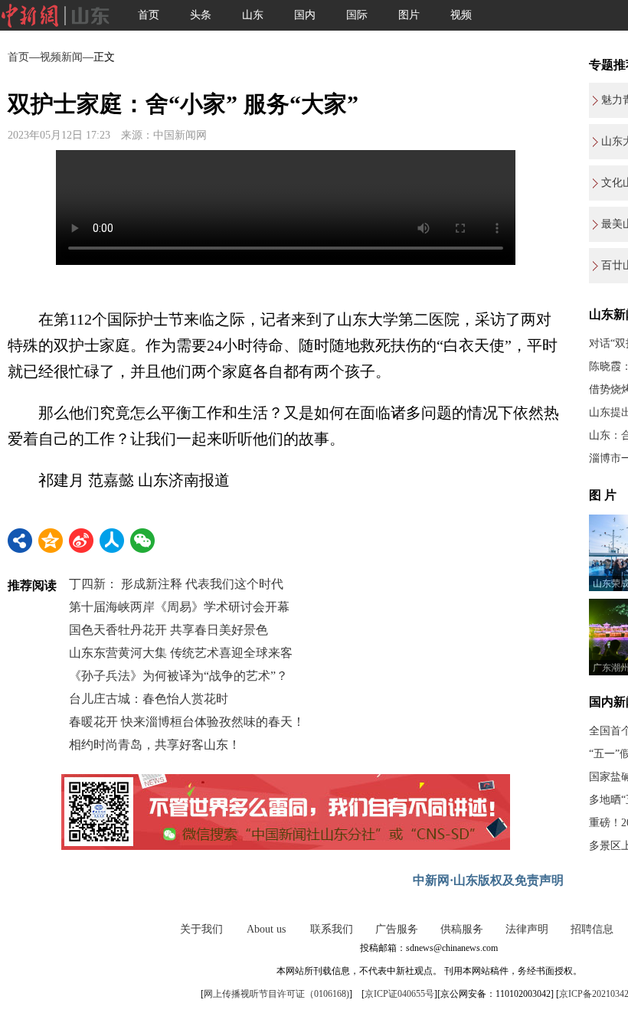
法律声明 (526, 929)
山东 (252, 15)
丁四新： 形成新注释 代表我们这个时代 (176, 583)
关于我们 (201, 929)
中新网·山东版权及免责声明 (488, 880)
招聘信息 (592, 929)
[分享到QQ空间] (50, 540)
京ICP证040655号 (399, 993)
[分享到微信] (142, 540)
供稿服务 (461, 929)
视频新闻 (61, 57)
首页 (148, 15)
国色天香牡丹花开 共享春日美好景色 (168, 629)
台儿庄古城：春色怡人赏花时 (148, 698)
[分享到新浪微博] (81, 540)
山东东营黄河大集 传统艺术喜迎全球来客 (181, 652)
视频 (461, 15)
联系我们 (331, 929)
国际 (357, 15)
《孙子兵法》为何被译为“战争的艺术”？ (178, 675)
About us (266, 929)
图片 (409, 15)
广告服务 (396, 929)
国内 (305, 15)
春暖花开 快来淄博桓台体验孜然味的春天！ (187, 721)
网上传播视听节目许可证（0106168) (276, 993)
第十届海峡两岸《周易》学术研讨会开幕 (179, 606)
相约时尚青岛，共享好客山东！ (154, 744)
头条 (200, 15)
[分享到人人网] (112, 540)
